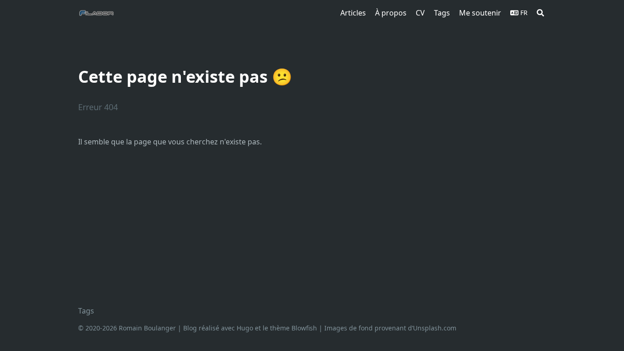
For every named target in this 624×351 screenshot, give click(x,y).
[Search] (540, 12)
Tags (86, 311)
